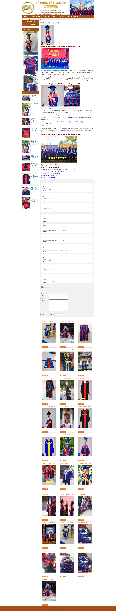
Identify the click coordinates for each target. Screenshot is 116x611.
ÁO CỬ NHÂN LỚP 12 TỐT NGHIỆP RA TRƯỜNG (53, 522)
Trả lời (45, 190)
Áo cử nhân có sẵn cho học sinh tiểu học (35, 105)
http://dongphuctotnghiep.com (49, 175)
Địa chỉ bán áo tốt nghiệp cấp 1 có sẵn (88, 378)
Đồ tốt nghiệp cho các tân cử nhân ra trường (34, 164)
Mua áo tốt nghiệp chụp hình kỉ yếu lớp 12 (34, 189)
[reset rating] (49, 312)
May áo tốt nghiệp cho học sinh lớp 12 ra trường (34, 157)
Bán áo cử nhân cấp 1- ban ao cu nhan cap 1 (54, 463)
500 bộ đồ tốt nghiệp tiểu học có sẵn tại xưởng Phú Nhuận (35, 142)
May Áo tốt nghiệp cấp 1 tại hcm (68, 463)
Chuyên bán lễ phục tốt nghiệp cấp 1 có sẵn (54, 406)
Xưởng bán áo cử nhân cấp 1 (86, 406)
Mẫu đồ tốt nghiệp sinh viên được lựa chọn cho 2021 (35, 175)
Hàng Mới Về (26, 29)
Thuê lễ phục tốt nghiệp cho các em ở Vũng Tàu (91, 494)
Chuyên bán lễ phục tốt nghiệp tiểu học (89, 435)
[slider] (45, 184)
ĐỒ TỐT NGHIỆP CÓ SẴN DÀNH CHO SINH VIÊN (35, 128)
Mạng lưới (61, 16)
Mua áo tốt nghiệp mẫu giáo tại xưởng (30, 31)
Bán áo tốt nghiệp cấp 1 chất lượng (88, 463)
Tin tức (55, 16)
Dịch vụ (49, 16)
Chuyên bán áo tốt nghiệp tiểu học (69, 406)
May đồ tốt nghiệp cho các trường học (89, 551)
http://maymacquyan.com (48, 177)
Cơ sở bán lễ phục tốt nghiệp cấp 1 (69, 378)
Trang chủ (25, 16)
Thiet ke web (55, 609)
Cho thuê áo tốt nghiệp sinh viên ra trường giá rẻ (92, 522)
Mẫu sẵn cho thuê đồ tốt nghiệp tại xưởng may (34, 120)
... (49, 286)
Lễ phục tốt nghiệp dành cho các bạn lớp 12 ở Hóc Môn (35, 199)
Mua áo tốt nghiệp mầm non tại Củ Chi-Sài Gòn (35, 97)
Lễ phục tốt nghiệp (41, 16)
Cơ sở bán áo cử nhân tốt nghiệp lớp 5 (52, 435)
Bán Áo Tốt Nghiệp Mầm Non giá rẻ (31, 57)
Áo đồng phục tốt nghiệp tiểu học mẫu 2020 (71, 321)
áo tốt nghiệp (69, 117)
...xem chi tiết (45, 375)
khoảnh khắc (50, 110)
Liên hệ (67, 16)
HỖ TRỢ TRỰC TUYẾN (29, 24)
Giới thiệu (32, 16)
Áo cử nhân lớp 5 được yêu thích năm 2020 (53, 321)
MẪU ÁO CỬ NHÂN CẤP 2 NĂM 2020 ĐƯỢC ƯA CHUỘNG (55, 551)
